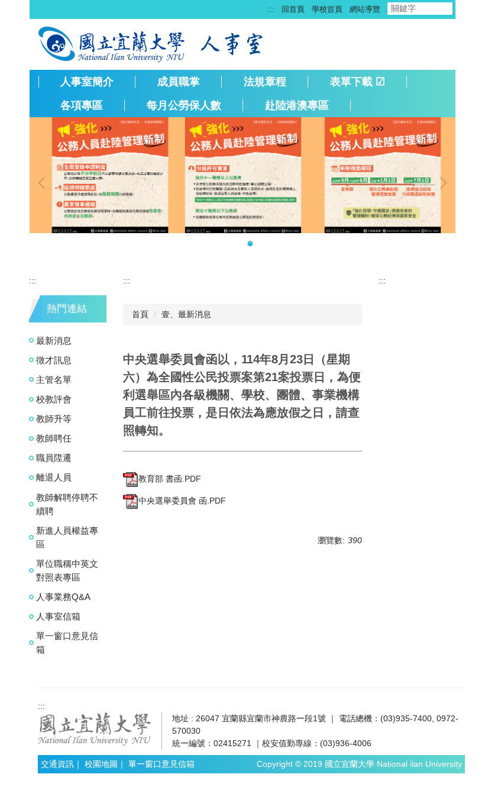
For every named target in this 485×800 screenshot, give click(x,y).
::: (270, 9)
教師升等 (54, 419)
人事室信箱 (58, 616)
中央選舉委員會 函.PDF (182, 500)
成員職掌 (178, 82)
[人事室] (233, 43)
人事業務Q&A (63, 597)
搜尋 (462, 8)
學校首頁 (327, 9)
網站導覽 (365, 9)
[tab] (235, 243)
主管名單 (54, 380)
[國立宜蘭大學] (112, 43)
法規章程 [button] (265, 82)
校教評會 (54, 399)
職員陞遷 (54, 458)
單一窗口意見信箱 (67, 642)
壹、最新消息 (186, 314)
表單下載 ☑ (357, 82)
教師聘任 (54, 438)
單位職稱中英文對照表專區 (67, 570)
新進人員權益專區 (67, 537)
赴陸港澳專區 (297, 105)
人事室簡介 (87, 82)
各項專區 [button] (81, 105)
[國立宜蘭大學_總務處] (94, 728)
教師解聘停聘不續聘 (67, 504)
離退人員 (54, 477)
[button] (44, 183)
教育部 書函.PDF (169, 478)
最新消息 (54, 341)
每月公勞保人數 (184, 105)
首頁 (140, 314)
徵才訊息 (54, 360)
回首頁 (293, 9)
